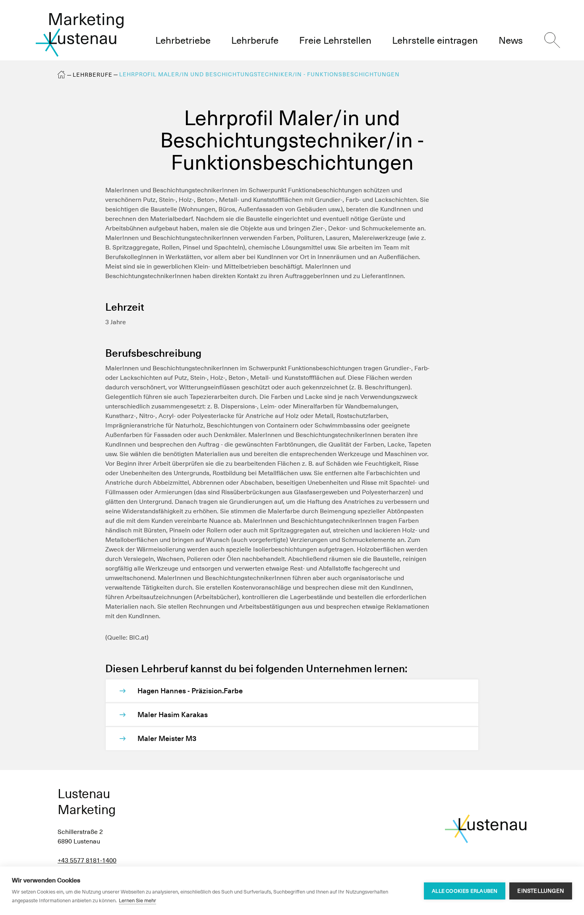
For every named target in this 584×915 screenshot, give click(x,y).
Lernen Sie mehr (137, 900)
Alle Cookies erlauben (464, 891)
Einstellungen (540, 890)
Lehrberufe (92, 74)
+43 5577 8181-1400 (87, 860)
